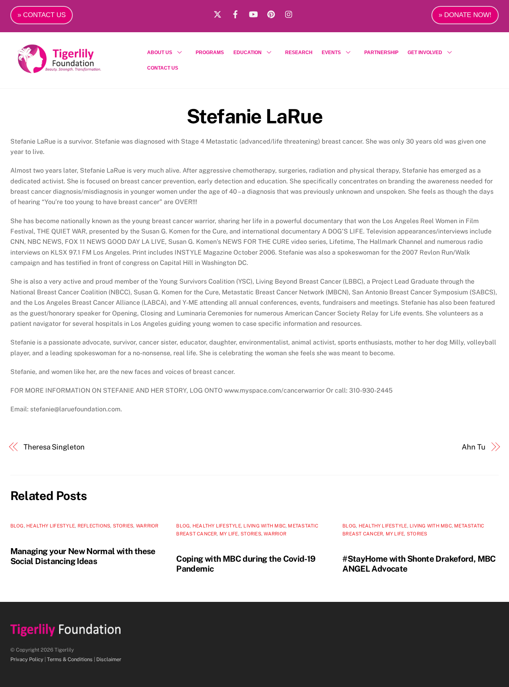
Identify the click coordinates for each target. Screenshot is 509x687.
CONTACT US (162, 68)
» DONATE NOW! (465, 15)
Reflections (94, 526)
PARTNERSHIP (381, 52)
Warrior (147, 526)
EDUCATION (247, 52)
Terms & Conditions (70, 659)
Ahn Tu (473, 447)
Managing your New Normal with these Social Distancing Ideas (82, 556)
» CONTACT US (41, 15)
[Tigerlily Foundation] (76, 70)
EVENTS (331, 52)
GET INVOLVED (425, 52)
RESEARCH (299, 52)
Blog (17, 526)
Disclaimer (108, 659)
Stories (123, 526)
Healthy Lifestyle (50, 526)
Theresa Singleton (53, 447)
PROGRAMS (210, 52)
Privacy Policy (26, 659)
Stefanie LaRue (254, 116)
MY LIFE (229, 534)
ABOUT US (159, 52)
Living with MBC (264, 526)
